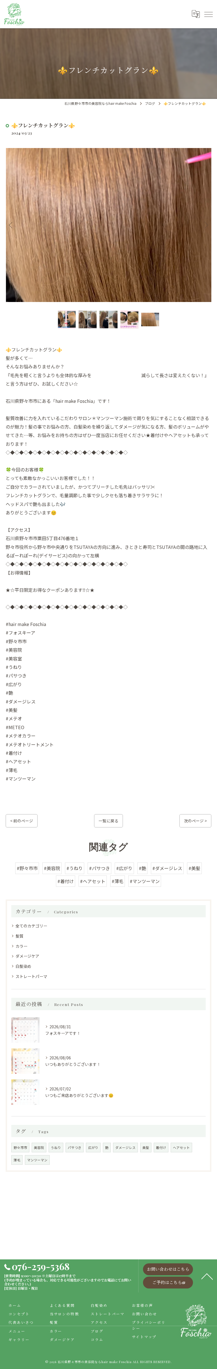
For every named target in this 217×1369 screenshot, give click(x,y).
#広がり (124, 868)
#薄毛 (117, 881)
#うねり (74, 868)
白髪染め (23, 966)
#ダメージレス (167, 868)
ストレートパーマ (31, 976)
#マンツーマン (145, 881)
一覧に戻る (108, 820)
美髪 (145, 1147)
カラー (21, 946)
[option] (108, 225)
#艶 (142, 868)
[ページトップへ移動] (207, 1276)
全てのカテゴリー (31, 926)
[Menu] (208, 14)
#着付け (65, 881)
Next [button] (205, 225)
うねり (56, 1147)
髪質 (19, 936)
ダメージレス (125, 1147)
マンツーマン (37, 1160)
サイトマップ (144, 1336)
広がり (93, 1147)
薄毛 (17, 1160)
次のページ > (195, 820)
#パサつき (99, 868)
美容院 (39, 1147)
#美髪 (194, 868)
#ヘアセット (92, 881)
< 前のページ (21, 820)
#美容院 (52, 868)
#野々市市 (27, 868)
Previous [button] (11, 225)
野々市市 (20, 1147)
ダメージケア (27, 956)
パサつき (74, 1147)
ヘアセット (181, 1147)
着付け (161, 1147)
